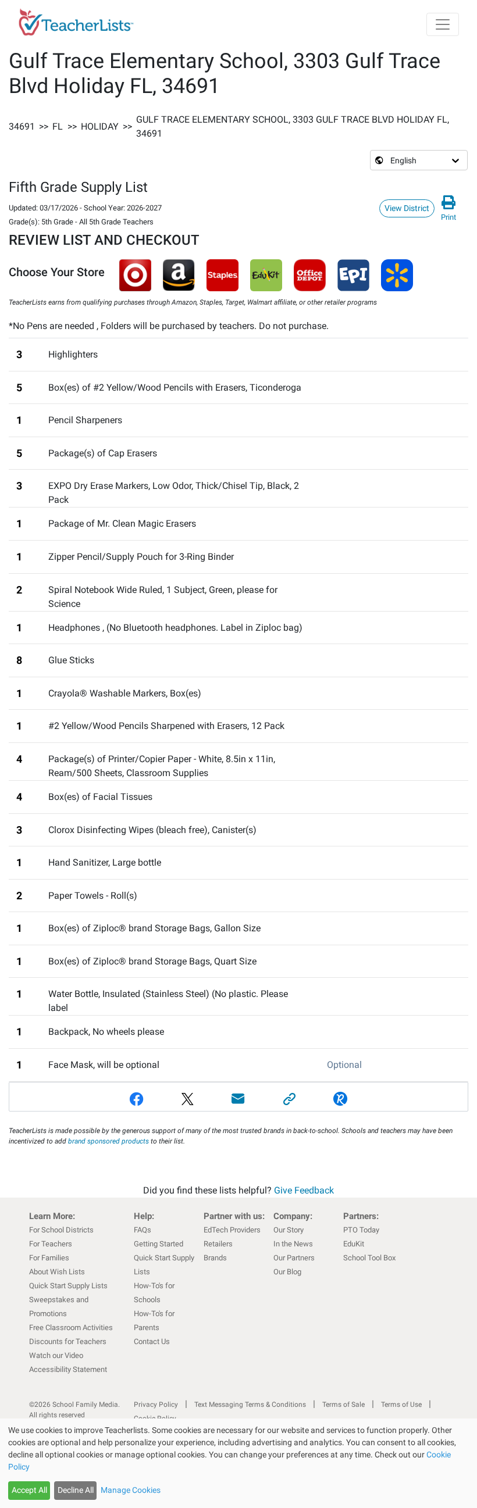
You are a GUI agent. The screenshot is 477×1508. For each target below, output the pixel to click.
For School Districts (61, 1229)
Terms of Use (401, 1404)
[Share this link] (289, 1099)
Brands (215, 1257)
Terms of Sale (343, 1404)
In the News (293, 1243)
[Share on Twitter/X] (187, 1099)
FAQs (142, 1229)
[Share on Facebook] (136, 1099)
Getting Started (158, 1243)
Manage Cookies (131, 1490)
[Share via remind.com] (340, 1099)
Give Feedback (304, 1190)
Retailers (218, 1243)
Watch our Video (56, 1355)
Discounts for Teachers (67, 1341)
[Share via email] (238, 1099)
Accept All (29, 1490)
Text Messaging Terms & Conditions (250, 1404)
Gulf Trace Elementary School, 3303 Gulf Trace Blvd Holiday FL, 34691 (292, 126)
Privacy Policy (156, 1404)
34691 (22, 126)
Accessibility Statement (68, 1369)
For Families (49, 1257)
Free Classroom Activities (71, 1327)
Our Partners (294, 1257)
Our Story (288, 1229)
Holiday (100, 126)
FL (57, 126)
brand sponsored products (108, 1141)
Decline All (76, 1490)
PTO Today (361, 1229)
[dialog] (238, 1463)
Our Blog (287, 1271)
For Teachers (50, 1243)
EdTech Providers (232, 1229)
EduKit (353, 1243)
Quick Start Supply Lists (68, 1285)
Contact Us (152, 1341)
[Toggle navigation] (442, 24)
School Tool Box (369, 1257)
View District (407, 208)
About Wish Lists (57, 1271)
